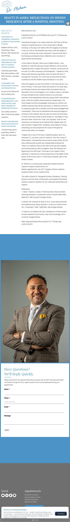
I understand (61, 513)
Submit (6, 430)
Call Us (36, 520)
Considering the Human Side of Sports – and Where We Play (10, 85)
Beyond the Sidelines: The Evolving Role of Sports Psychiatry (9, 123)
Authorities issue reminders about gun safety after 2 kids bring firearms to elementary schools (9, 103)
